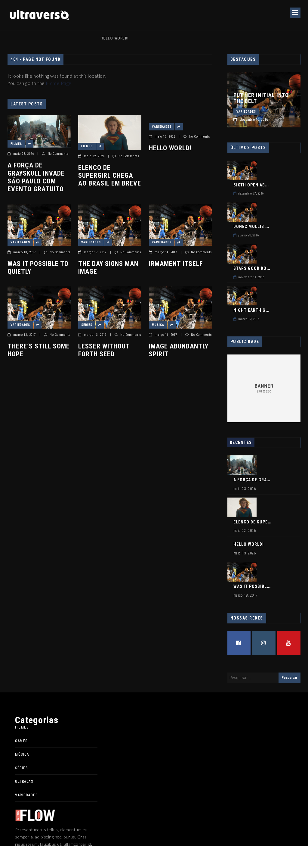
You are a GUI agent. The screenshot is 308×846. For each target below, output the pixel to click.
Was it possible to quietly (38, 267)
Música (158, 324)
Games (21, 741)
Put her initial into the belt (261, 98)
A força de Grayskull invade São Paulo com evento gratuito (36, 177)
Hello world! (37, 38)
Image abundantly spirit (178, 350)
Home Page (59, 83)
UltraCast (25, 781)
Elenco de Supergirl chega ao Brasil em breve (109, 175)
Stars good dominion (257, 268)
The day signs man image (108, 267)
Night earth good (253, 310)
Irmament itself (176, 263)
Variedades (161, 126)
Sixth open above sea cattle (266, 185)
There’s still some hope (39, 350)
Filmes (16, 143)
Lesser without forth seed (104, 350)
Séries (86, 324)
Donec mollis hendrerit (260, 226)
